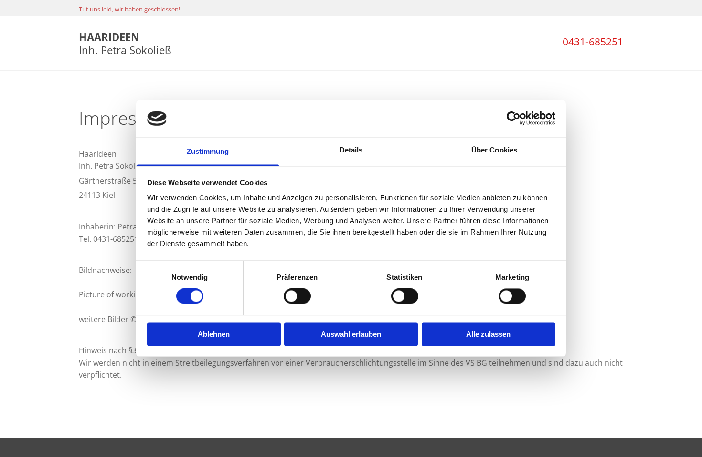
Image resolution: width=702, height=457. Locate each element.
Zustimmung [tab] (208, 151)
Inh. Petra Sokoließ (125, 43)
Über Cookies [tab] (494, 150)
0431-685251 (593, 41)
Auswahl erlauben (351, 334)
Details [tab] (351, 150)
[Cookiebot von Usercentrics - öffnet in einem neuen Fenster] (513, 118)
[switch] (297, 296)
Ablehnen (214, 334)
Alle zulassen (488, 334)
